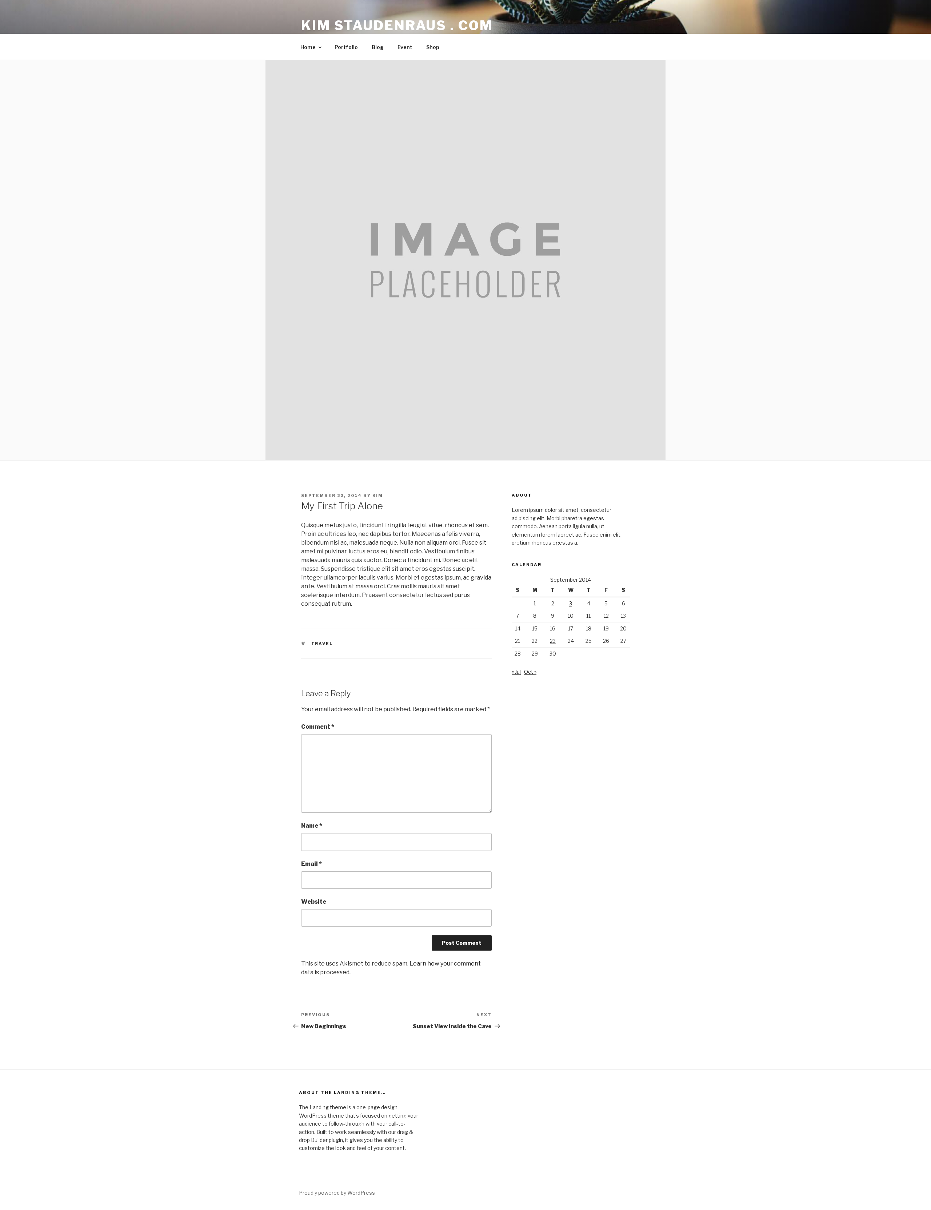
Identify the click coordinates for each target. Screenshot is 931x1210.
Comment (317, 726)
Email (311, 863)
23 (553, 641)
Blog (378, 47)
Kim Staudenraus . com (397, 25)
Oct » (530, 672)
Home (308, 47)
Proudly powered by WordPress (337, 1193)
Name (311, 825)
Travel (322, 643)
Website (313, 901)
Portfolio (346, 47)
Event (404, 47)
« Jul (516, 672)
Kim (377, 495)
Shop (432, 47)
